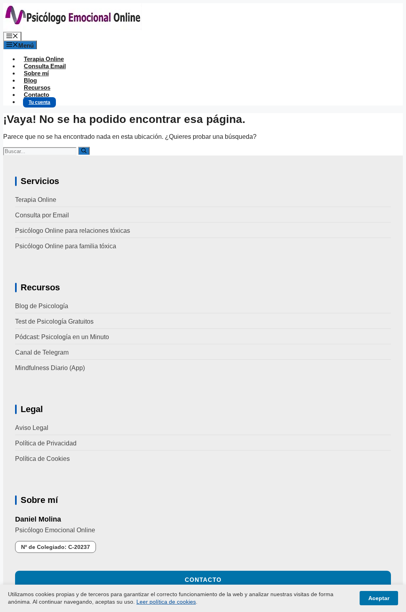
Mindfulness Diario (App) (50, 368)
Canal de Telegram (42, 352)
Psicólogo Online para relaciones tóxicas (72, 230)
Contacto (36, 94)
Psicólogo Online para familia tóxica (65, 246)
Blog (30, 80)
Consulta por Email (42, 215)
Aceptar (378, 598)
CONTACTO (203, 579)
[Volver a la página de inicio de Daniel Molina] (72, 28)
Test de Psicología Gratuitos (54, 321)
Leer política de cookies (166, 602)
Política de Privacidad (46, 443)
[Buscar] (84, 151)
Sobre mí (36, 73)
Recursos (37, 87)
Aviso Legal (31, 427)
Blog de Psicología (41, 306)
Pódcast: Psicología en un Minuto (62, 337)
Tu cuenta (39, 102)
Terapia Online (44, 59)
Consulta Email (45, 66)
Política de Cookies (42, 458)
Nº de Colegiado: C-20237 (55, 547)
